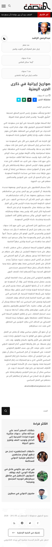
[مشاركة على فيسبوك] (35, 100)
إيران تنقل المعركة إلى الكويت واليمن (26, 49)
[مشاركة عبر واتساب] (24, 100)
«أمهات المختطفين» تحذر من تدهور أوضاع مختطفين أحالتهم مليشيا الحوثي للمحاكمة (19, 456)
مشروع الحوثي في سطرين (21, 493)
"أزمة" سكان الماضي (26, 62)
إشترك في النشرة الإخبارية (28, 533)
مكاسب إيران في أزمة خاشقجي (26, 75)
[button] (4, 6)
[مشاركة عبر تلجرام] (19, 100)
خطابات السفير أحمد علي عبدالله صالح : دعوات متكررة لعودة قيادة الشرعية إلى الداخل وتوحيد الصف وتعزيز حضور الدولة (20, 436)
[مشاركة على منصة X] (29, 100)
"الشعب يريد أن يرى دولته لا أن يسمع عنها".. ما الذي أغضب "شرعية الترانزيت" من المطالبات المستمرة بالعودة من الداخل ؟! (16, 14)
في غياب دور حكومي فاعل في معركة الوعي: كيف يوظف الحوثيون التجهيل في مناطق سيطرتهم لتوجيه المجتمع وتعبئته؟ (19, 475)
